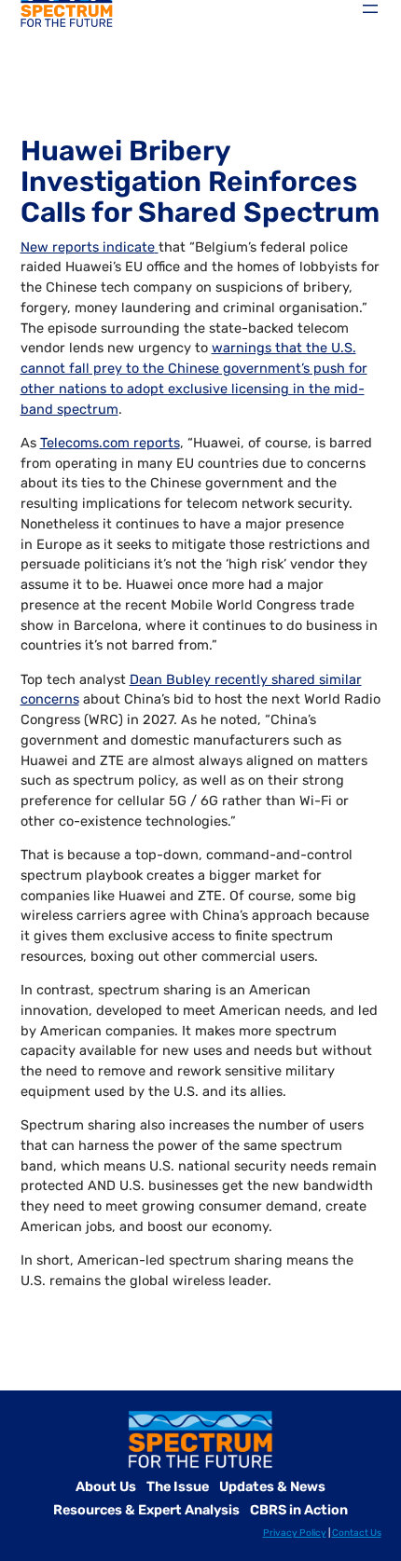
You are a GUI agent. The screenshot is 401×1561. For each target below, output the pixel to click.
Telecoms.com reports (110, 442)
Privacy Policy (294, 1533)
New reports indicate (88, 247)
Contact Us (356, 1533)
